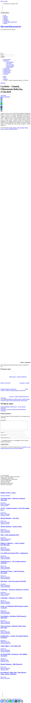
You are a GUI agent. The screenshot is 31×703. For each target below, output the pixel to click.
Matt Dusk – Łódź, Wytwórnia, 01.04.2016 (13, 581)
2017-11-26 (3, 677)
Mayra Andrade (20, 127)
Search (2, 53)
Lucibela (24, 399)
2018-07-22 (3, 620)
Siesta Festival (24, 400)
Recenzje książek (10, 66)
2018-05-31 (3, 640)
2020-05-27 (3, 537)
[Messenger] (15, 102)
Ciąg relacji (9, 63)
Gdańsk (15, 399)
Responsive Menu (5, 12)
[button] (15, 486)
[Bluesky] (15, 105)
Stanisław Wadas (4, 660)
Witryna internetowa (5, 437)
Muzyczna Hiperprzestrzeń (11, 26)
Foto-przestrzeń (7, 59)
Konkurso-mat (6, 71)
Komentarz (3, 420)
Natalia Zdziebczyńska (6, 539)
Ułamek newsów (7, 70)
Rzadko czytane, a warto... (8, 492)
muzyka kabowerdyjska (14, 400)
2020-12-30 (3, 521)
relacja (6, 505)
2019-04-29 (3, 95)
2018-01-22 (3, 658)
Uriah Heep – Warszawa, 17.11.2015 (11, 598)
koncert (19, 399)
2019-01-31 (3, 600)
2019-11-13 (3, 566)
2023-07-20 (3, 512)
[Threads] (15, 107)
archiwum (3, 495)
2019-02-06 (3, 592)
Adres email (4, 435)
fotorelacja (3, 82)
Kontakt (5, 23)
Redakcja (5, 16)
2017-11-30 (3, 667)
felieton (7, 540)
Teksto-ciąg (6, 60)
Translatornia (6, 68)
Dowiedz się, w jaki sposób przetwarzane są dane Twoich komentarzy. (15, 447)
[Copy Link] (15, 111)
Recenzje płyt (9, 67)
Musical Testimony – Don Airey (10, 518)
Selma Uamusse (13, 129)
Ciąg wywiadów (10, 64)
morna (7, 400)
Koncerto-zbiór (6, 72)
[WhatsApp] (15, 104)
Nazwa (3, 432)
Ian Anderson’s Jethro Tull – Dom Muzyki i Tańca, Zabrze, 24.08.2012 (13, 673)
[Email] (15, 100)
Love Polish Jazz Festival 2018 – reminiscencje (14, 553)
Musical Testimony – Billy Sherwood (11, 664)
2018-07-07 (3, 630)
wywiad (7, 515)
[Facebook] (15, 98)
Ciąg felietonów (10, 62)
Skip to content (4, 1)
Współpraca (6, 20)
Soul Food (5, 74)
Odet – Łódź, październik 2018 (10, 535)
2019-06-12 (3, 584)
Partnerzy (5, 18)
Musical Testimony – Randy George (11, 526)
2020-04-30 (3, 547)
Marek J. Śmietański (5, 96)
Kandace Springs (13, 127)
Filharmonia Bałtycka (8, 399)
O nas (4, 15)
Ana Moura (6, 129)
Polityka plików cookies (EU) (10, 22)
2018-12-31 (3, 610)
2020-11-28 (3, 529)
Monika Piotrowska (5, 612)
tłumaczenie (8, 643)
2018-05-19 (3, 648)
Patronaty (5, 19)
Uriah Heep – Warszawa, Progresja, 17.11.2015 (15, 589)
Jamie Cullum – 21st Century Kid (11, 646)
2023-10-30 (3, 502)
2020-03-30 (3, 556)
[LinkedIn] (15, 109)
